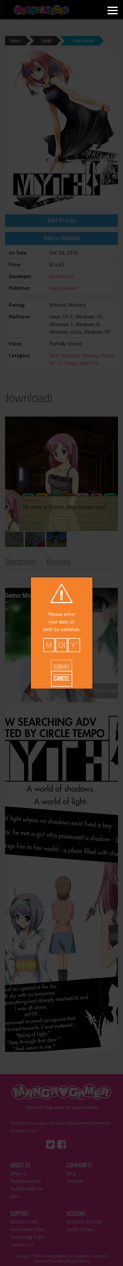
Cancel (62, 678)
